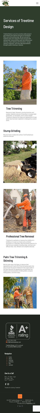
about (10, 358)
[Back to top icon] (20, 396)
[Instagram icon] (22, 406)
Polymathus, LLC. (30, 403)
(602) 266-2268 (11, 340)
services (11, 360)
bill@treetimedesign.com (14, 342)
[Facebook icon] (18, 406)
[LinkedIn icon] (20, 406)
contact (11, 365)
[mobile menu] (37, 3)
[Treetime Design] (5, 3)
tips (10, 363)
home (10, 357)
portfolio (11, 362)
